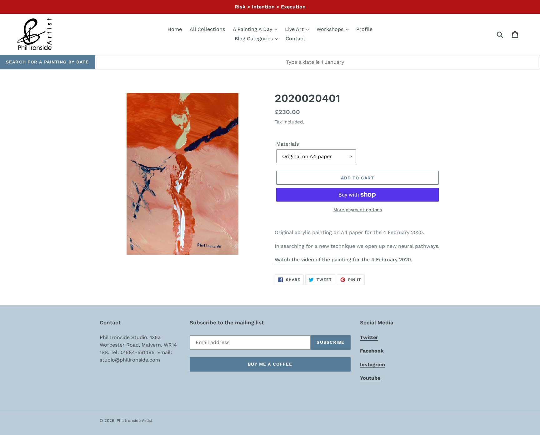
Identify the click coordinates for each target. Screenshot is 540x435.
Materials (287, 144)
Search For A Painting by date (47, 61)
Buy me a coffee (270, 364)
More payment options (357, 209)
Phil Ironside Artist (134, 420)
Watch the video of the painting (343, 259)
